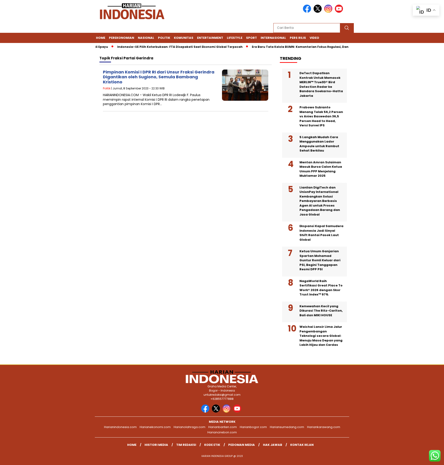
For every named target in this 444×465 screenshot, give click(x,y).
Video (314, 38)
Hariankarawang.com (323, 427)
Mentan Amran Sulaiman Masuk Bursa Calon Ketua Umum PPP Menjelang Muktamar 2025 (320, 169)
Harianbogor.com (253, 427)
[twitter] (318, 11)
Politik (164, 38)
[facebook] (308, 11)
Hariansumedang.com (287, 427)
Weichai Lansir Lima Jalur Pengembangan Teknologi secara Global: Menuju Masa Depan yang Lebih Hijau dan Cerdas (320, 336)
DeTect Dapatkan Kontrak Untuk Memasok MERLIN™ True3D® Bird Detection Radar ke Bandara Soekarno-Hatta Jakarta (321, 84)
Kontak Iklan (302, 445)
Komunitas (183, 38)
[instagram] (329, 11)
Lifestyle (234, 38)
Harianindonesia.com (120, 427)
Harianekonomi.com (155, 427)
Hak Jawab (272, 445)
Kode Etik (212, 445)
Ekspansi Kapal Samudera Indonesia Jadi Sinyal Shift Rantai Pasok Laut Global (321, 233)
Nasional (146, 38)
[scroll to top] (427, 458)
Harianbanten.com (222, 427)
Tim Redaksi (186, 445)
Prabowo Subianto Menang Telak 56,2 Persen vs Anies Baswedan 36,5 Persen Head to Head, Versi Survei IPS (321, 116)
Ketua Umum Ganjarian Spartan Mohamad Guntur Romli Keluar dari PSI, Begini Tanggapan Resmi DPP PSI (319, 260)
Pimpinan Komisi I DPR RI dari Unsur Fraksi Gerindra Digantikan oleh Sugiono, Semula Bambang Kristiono (158, 77)
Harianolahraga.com (189, 427)
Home (100, 38)
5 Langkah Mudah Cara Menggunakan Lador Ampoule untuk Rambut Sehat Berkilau (319, 144)
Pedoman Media (241, 445)
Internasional (273, 38)
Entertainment (210, 38)
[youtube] (340, 11)
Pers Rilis (298, 38)
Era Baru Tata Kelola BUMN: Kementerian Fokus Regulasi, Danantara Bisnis (304, 47)
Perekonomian (121, 38)
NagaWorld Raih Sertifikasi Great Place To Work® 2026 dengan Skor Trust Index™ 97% (320, 288)
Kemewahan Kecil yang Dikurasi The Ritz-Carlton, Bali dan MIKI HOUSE (321, 310)
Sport (251, 38)
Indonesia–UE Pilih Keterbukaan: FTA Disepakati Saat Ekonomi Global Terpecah (173, 47)
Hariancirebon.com (222, 432)
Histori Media (156, 445)
